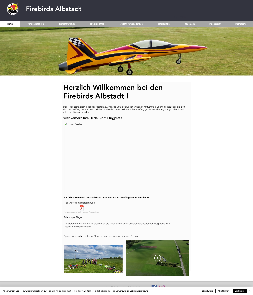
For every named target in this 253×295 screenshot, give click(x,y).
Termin (134, 236)
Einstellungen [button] (207, 290)
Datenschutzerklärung (139, 290)
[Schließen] (249, 291)
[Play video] (157, 258)
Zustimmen (239, 290)
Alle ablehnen (223, 290)
